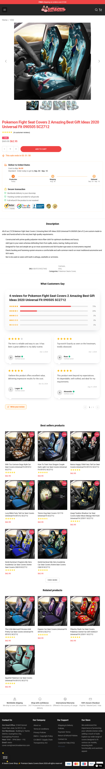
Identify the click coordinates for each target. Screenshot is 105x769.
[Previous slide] (6, 61)
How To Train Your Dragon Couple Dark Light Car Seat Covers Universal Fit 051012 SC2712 (52, 467)
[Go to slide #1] (32, 105)
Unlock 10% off (5, 757)
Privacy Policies (40, 732)
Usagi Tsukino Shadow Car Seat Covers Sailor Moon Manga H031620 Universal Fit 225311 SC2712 (84, 515)
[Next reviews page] (97, 407)
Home (4, 20)
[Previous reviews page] (85, 407)
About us (37, 725)
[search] (96, 9)
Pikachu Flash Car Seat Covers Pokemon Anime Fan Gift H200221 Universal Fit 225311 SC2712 (84, 631)
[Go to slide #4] (72, 105)
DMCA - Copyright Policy (43, 736)
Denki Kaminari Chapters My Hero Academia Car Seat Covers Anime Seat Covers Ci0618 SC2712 (18, 564)
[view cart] (100, 9)
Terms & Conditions (41, 729)
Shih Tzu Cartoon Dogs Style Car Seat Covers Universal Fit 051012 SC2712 (18, 467)
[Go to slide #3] (59, 105)
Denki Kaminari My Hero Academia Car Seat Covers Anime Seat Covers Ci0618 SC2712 (52, 564)
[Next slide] (99, 61)
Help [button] (100, 766)
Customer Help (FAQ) (66, 743)
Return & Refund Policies (67, 736)
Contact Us (62, 739)
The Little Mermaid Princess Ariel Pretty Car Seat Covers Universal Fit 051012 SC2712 (19, 631)
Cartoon (61, 266)
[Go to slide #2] (46, 105)
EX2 (12, 20)
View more (52, 580)
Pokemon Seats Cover (67, 271)
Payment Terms (64, 732)
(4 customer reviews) (21, 132)
